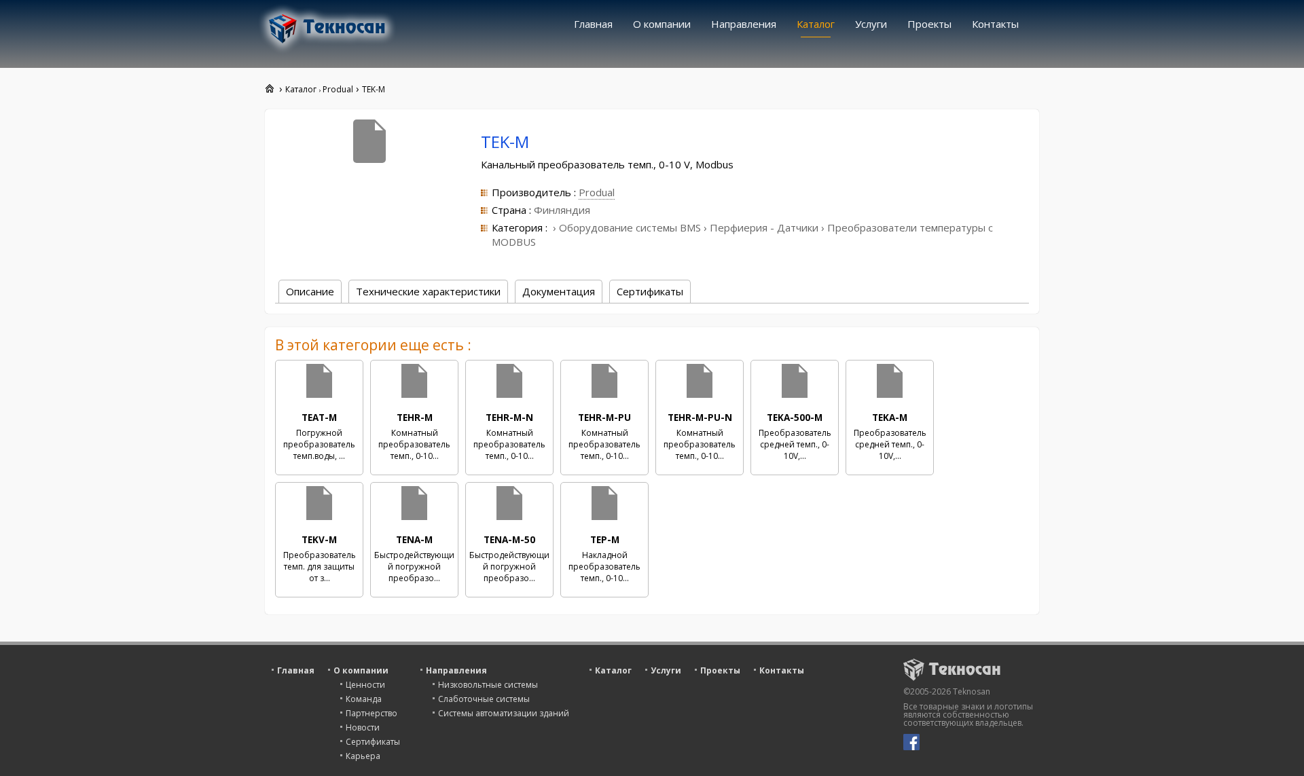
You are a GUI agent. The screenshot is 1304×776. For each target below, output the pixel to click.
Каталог (816, 24)
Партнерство (371, 713)
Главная (593, 24)
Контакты (995, 24)
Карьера (363, 756)
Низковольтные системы (488, 684)
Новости (363, 727)
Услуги (871, 24)
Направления (743, 24)
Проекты (929, 24)
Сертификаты (373, 741)
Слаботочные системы (484, 699)
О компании (662, 24)
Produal (597, 192)
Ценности (365, 684)
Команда (364, 699)
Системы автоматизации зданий (503, 713)
